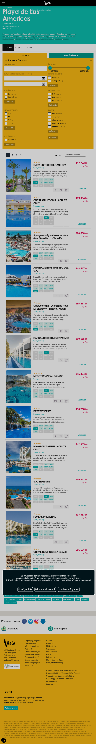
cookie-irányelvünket (71, 578)
